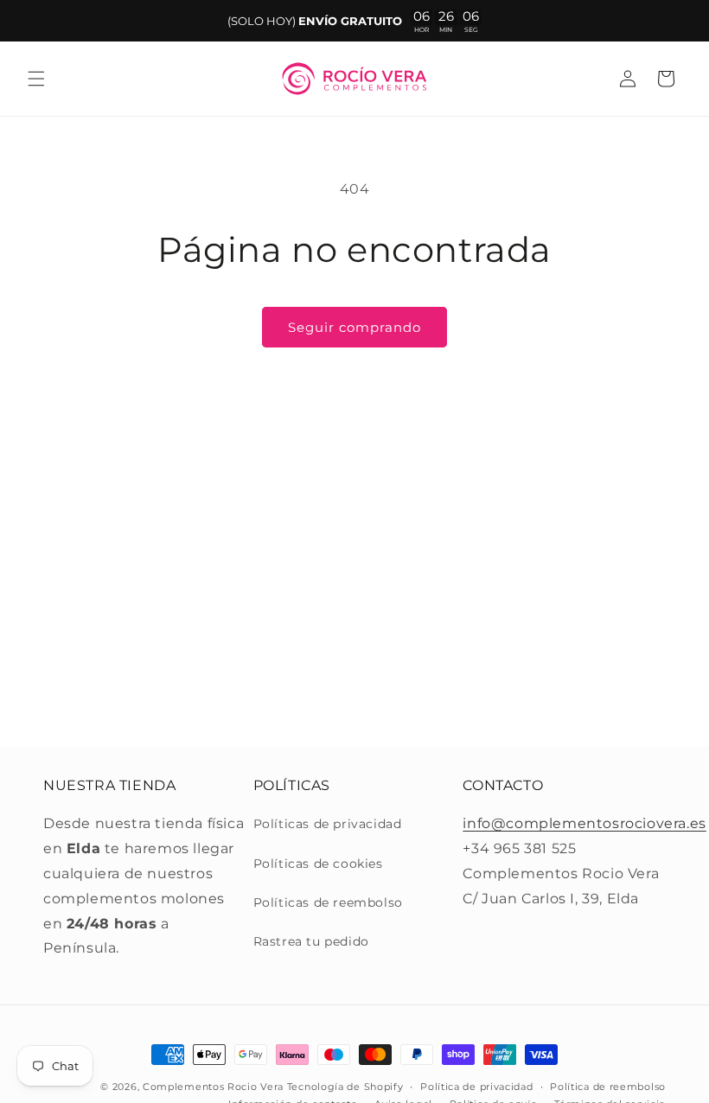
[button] (36, 79)
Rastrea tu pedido (311, 941)
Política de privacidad (476, 1087)
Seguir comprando (354, 327)
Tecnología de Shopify (345, 1087)
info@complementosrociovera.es (584, 823)
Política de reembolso (608, 1087)
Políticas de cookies (318, 863)
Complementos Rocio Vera (213, 1087)
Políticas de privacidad (327, 824)
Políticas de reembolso (328, 902)
